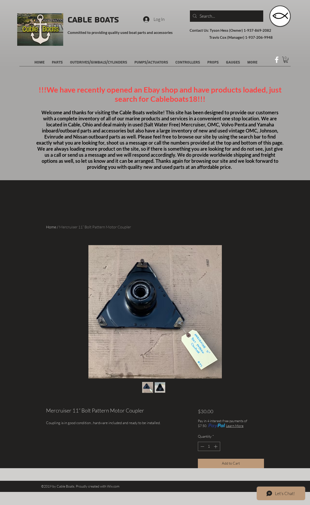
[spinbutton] (209, 446)
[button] (285, 60)
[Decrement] (202, 446)
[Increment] (216, 446)
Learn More (234, 426)
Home (51, 227)
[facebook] (276, 59)
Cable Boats (93, 19)
